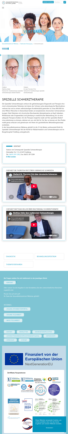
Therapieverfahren (14, 264)
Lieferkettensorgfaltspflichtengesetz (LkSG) (22, 336)
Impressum (10, 340)
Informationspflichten (43, 332)
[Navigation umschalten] (3, 7)
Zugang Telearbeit (13, 315)
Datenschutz (50, 336)
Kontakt (9, 283)
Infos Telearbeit (13, 320)
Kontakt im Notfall (48, 2)
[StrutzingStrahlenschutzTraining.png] (27, 423)
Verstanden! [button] (49, 428)
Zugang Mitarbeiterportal (17, 309)
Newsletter (23, 332)
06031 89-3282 (14, 154)
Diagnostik (10, 256)
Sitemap (24, 340)
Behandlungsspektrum (46, 256)
